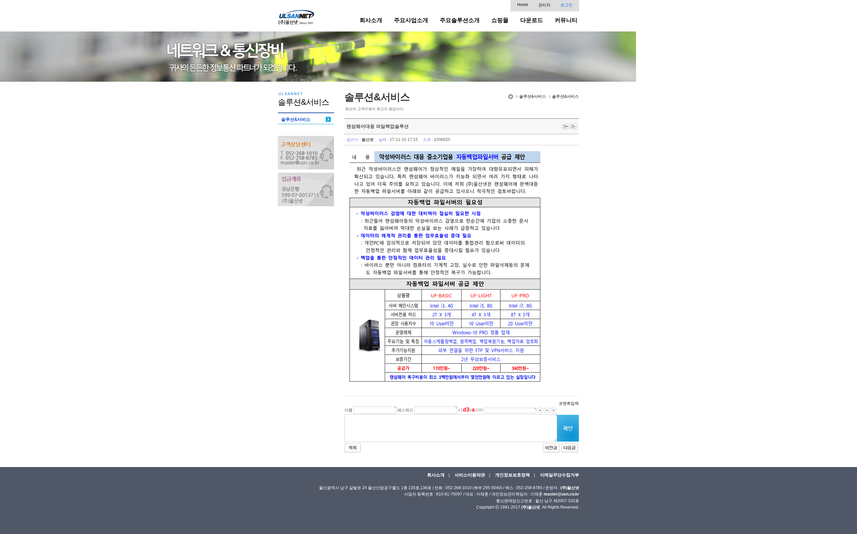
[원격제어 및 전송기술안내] (551, 447)
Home (522, 4)
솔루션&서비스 (295, 119)
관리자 (544, 5)
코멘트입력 (569, 403)
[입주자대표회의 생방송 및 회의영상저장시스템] (569, 447)
